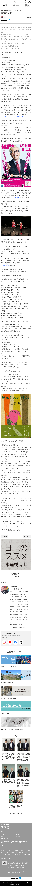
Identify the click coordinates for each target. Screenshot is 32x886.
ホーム (2, 831)
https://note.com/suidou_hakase (18, 627)
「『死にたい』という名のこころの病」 (14, 117)
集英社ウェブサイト (6, 882)
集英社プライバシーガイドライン (17, 882)
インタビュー (4, 834)
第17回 (26, 536)
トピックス (19, 831)
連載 (17, 834)
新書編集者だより (5, 838)
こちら (9, 858)
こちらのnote (15, 197)
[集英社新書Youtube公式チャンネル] (10, 642)
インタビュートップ (16, 813)
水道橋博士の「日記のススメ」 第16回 (11, 10)
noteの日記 (5, 265)
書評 (2, 836)
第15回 (5, 536)
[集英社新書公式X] (21, 642)
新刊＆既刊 (19, 836)
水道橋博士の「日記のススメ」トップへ (16, 575)
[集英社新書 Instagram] (4, 642)
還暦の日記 (5, 637)
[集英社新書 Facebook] (15, 642)
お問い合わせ (27, 882)
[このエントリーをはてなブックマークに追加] (9, 20)
